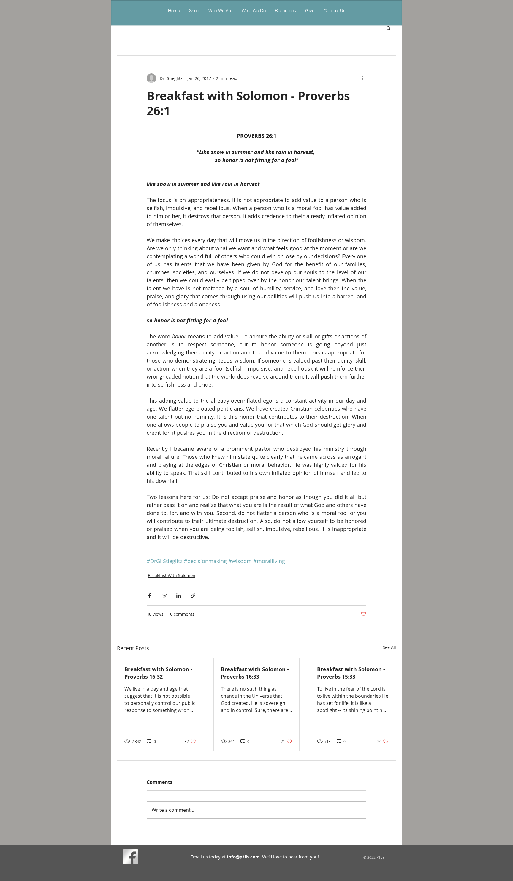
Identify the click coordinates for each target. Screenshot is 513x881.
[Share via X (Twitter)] (164, 595)
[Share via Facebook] (149, 595)
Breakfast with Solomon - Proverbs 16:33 (255, 673)
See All (389, 647)
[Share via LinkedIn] (178, 595)
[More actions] (362, 78)
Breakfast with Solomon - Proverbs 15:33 (351, 673)
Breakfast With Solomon (171, 575)
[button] (253, 10)
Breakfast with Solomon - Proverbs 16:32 (158, 673)
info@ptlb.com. (244, 857)
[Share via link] (193, 595)
